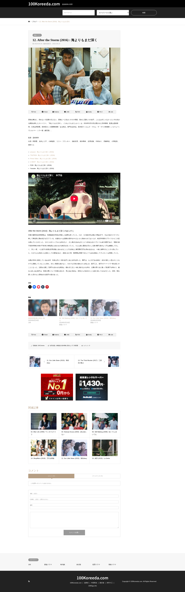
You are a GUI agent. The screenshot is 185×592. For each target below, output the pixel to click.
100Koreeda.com (92, 577)
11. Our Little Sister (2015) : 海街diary (103, 318)
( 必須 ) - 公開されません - (39, 499)
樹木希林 (63, 345)
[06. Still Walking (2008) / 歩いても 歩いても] (73, 307)
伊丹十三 (110, 583)
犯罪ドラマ (96, 564)
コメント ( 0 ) (51, 476)
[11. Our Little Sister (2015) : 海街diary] (104, 307)
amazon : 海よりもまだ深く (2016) (42, 152)
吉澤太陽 (52, 345)
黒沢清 (102, 583)
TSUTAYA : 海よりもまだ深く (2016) (42, 155)
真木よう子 (70, 345)
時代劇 (62, 564)
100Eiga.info (92, 586)
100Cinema (41, 345)
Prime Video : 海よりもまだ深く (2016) (43, 158)
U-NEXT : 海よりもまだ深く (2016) (42, 162)
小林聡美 (58, 345)
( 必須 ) (33, 493)
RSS (29, 581)
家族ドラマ (37, 35)
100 (29, 564)
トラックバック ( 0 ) (97, 476)
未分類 (78, 564)
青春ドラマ (112, 564)
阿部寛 (76, 345)
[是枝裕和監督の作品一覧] (42, 307)
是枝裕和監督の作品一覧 (36, 318)
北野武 (86, 583)
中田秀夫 (94, 583)
